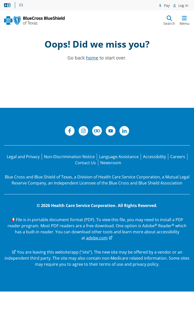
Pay (166, 5)
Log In (182, 5)
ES (21, 5)
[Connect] (97, 131)
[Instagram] (83, 131)
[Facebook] (70, 131)
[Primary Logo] (34, 20)
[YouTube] (110, 131)
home (92, 58)
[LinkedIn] (124, 131)
